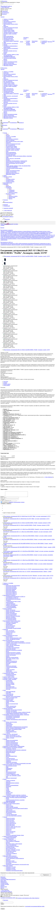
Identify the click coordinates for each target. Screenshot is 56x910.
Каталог (8, 135)
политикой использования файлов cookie (34, 906)
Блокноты (37, 237)
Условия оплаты (4, 883)
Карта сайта (3, 880)
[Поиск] (2, 127)
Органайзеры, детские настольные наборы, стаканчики (23, 238)
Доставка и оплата (10, 179)
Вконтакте (7, 219)
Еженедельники (7, 244)
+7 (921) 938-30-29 (5, 7)
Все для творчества (9, 235)
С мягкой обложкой (15, 244)
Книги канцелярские (28, 237)
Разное (37, 236)
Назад (7, 134)
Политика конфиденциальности (8, 879)
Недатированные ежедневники (27, 243)
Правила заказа (6, 384)
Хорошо (2, 908)
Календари (12, 231)
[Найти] (1, 5)
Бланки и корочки (32, 231)
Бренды (2, 887)
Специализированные (46, 244)
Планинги (36, 243)
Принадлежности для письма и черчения (16, 236)
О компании (11, 190)
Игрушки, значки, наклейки (9, 232)
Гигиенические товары (28, 233)
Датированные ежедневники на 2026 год (10, 243)
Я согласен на (13, 502)
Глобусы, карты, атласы (37, 232)
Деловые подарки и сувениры (16, 233)
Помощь (2, 885)
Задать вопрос (6, 385)
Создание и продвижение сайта (8, 897)
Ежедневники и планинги (21, 231)
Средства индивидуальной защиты (24, 232)
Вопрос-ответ (4, 886)
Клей (6, 236)
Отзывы (5, 382)
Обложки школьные (44, 237)
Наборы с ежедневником (35, 244)
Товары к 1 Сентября (5, 231)
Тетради (40, 236)
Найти (2, 903)
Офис (34, 237)
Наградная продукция (18, 237)
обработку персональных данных (16, 502)
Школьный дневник (30, 236)
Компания (8, 186)
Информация (4, 881)
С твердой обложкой (24, 244)
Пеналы (29, 235)
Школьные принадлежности (21, 235)
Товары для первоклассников (38, 235)
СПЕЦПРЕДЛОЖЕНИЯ (39, 233)
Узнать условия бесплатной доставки (9, 224)
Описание (5, 381)
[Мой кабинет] (1, 15)
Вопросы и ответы (13, 196)
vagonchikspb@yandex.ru (6, 6)
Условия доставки (5, 884)
